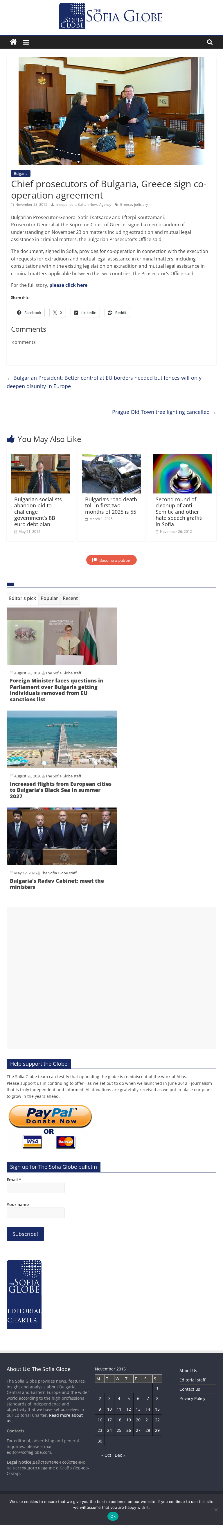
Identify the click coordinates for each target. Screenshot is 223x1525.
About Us (188, 1370)
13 (138, 1409)
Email (14, 1179)
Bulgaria (21, 173)
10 (109, 1409)
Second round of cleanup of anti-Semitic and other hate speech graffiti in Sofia (179, 512)
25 (119, 1430)
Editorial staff (192, 1380)
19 (128, 1420)
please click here (68, 285)
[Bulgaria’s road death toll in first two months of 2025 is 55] (111, 457)
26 (128, 1430)
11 (119, 1409)
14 (147, 1409)
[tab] (22, 599)
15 (157, 1409)
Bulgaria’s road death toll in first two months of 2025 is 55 (111, 505)
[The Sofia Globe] (13, 42)
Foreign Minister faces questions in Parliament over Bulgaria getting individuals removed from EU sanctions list (56, 690)
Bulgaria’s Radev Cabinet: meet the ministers (57, 884)
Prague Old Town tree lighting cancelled (164, 411)
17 (109, 1420)
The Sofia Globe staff (63, 673)
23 (100, 1430)
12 (128, 1409)
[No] (216, 1510)
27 (138, 1430)
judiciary (141, 204)
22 (157, 1420)
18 (119, 1420)
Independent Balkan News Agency (84, 204)
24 (109, 1430)
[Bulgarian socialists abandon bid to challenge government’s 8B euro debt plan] (40, 457)
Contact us (189, 1389)
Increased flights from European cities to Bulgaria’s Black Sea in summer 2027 (61, 790)
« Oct (106, 1455)
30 (100, 1441)
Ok (113, 1516)
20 (138, 1420)
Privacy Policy (192, 1398)
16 (100, 1420)
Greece (126, 204)
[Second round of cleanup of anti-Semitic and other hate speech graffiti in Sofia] (182, 457)
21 (147, 1420)
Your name (18, 1204)
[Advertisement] (111, 978)
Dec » (120, 1455)
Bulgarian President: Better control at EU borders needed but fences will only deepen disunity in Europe (104, 382)
